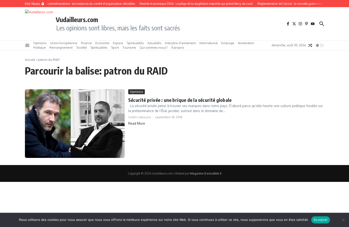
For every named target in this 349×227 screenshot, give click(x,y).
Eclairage (227, 43)
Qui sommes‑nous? (154, 47)
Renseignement (61, 47)
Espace (118, 43)
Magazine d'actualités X (206, 173)
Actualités (154, 43)
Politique (39, 47)
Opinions (40, 43)
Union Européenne (63, 43)
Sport (115, 47)
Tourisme (129, 47)
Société (81, 47)
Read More (136, 123)
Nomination (246, 43)
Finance (86, 43)
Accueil (30, 59)
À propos (177, 47)
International (208, 43)
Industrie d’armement (180, 43)
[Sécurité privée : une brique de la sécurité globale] (75, 123)
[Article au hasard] (310, 45)
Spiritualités (135, 43)
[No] (343, 220)
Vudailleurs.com (77, 19)
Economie (102, 43)
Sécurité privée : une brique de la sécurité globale (179, 100)
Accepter (321, 220)
